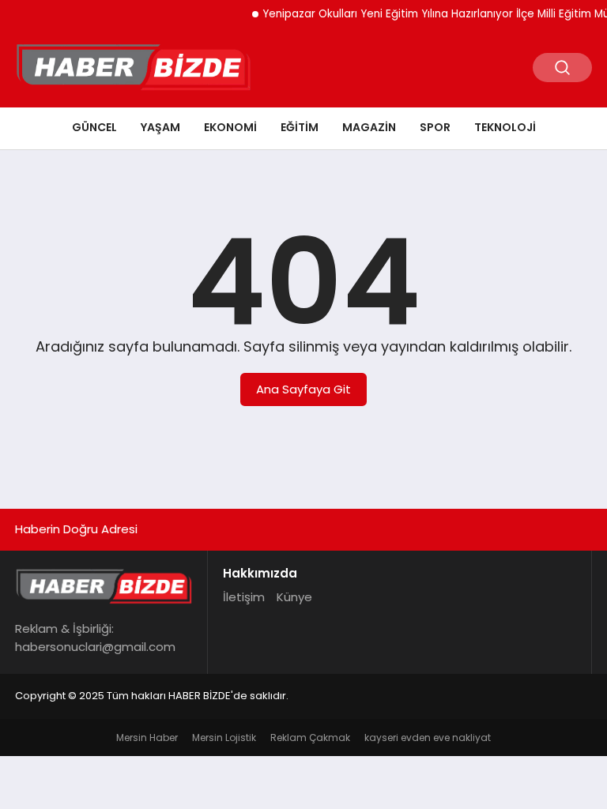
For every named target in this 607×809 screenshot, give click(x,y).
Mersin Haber (147, 737)
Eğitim (300, 127)
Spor (435, 127)
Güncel (94, 127)
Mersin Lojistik (224, 737)
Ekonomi (230, 127)
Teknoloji (505, 127)
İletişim (244, 597)
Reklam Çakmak (310, 737)
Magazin (369, 127)
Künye (294, 597)
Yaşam (160, 127)
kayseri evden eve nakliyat (427, 737)
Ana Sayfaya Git (303, 389)
